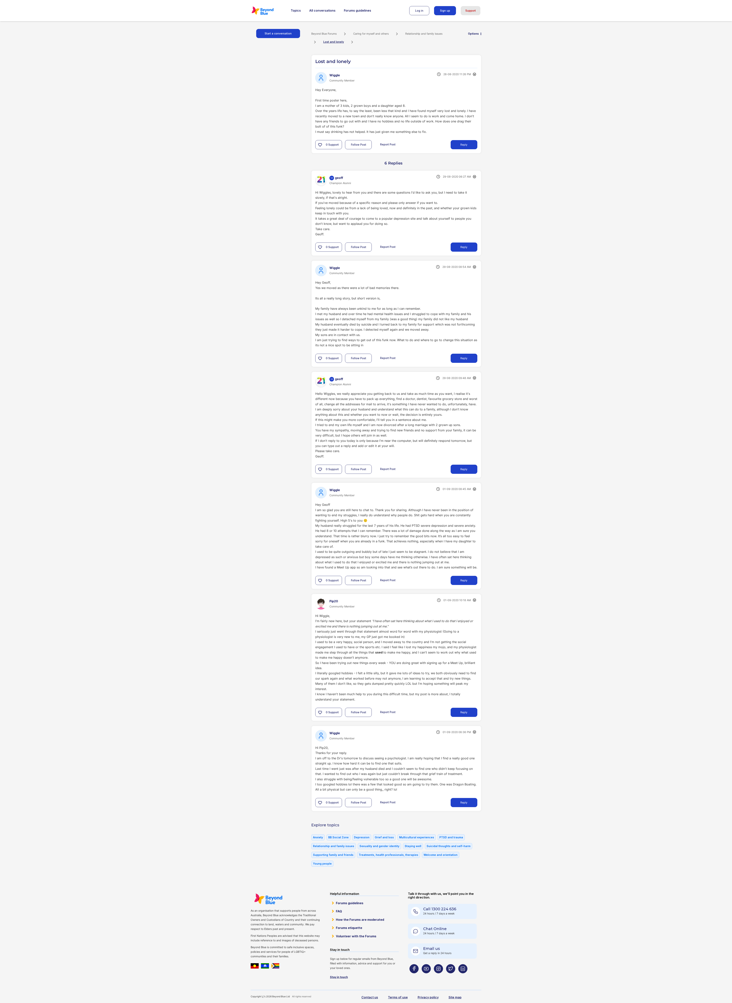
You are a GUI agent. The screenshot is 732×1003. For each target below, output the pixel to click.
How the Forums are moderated (360, 920)
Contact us (369, 997)
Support (470, 10)
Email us (431, 948)
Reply (463, 144)
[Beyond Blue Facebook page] (414, 976)
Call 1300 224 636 (439, 909)
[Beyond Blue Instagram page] (438, 976)
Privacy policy (428, 997)
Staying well (413, 846)
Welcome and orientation (441, 854)
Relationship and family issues (423, 33)
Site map (455, 997)
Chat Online (435, 928)
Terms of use (398, 997)
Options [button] (473, 33)
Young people (322, 863)
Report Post (388, 144)
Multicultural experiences (416, 837)
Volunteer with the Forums (356, 936)
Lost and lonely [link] (333, 41)
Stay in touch (339, 977)
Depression (361, 837)
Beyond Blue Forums (268, 11)
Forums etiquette (349, 928)
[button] (320, 144)
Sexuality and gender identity (379, 846)
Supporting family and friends (333, 854)
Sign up (445, 10)
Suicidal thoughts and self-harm (448, 846)
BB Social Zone (338, 837)
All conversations (322, 10)
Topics (296, 10)
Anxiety (318, 837)
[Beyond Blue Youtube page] (426, 976)
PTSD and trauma (451, 837)
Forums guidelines (357, 10)
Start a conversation (278, 33)
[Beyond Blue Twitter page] (451, 976)
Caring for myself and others (371, 33)
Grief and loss (384, 837)
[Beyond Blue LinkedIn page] (463, 976)
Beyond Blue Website (268, 898)
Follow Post (358, 144)
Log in (419, 10)
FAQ (339, 911)
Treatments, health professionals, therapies (388, 854)
